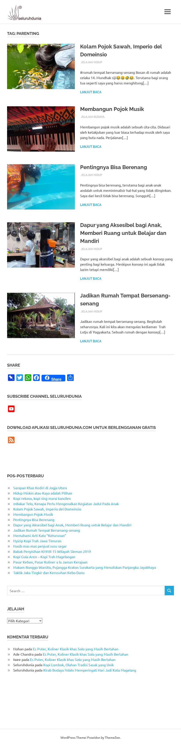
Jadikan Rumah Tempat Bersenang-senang (46, 530)
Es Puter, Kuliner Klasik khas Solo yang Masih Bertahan (75, 649)
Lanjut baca (90, 92)
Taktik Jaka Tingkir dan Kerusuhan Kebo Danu (49, 572)
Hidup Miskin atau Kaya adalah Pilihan (42, 493)
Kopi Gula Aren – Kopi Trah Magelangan (44, 556)
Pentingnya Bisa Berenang (113, 167)
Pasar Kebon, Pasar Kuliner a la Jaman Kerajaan (50, 562)
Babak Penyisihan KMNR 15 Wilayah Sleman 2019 (52, 551)
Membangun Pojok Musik (112, 109)
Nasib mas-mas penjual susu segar (40, 546)
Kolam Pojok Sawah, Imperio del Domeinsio (47, 509)
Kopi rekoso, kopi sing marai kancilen (42, 498)
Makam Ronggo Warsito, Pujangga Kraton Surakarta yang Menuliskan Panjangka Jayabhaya (84, 567)
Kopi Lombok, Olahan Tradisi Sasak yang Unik (78, 664)
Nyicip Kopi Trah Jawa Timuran (37, 541)
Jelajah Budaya (93, 116)
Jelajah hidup (91, 62)
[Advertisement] (40, 458)
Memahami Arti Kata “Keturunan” (39, 535)
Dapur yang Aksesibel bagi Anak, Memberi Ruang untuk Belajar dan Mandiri (123, 233)
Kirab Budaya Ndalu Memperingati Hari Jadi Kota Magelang (89, 670)
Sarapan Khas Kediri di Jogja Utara (40, 487)
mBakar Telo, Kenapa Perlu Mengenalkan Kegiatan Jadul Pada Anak (66, 503)
